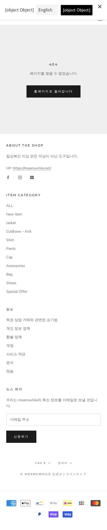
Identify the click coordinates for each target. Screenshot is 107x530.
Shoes (11, 282)
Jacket (11, 222)
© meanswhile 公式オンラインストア (53, 474)
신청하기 (21, 436)
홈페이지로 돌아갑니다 (53, 91)
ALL (9, 205)
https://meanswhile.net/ (32, 168)
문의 (10, 362)
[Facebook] (8, 177)
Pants (11, 248)
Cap (9, 257)
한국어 (63, 463)
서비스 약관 (15, 354)
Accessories (15, 265)
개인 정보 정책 (18, 328)
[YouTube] (32, 177)
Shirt (10, 240)
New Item (14, 214)
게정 (10, 345)
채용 (10, 371)
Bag (9, 274)
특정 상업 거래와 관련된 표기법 (32, 319)
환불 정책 (14, 337)
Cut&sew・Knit (18, 231)
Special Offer (16, 291)
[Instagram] (20, 177)
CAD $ (40, 463)
